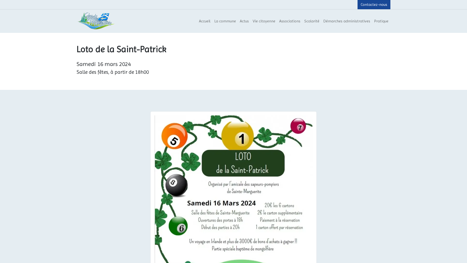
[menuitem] (204, 21)
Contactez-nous (374, 4)
